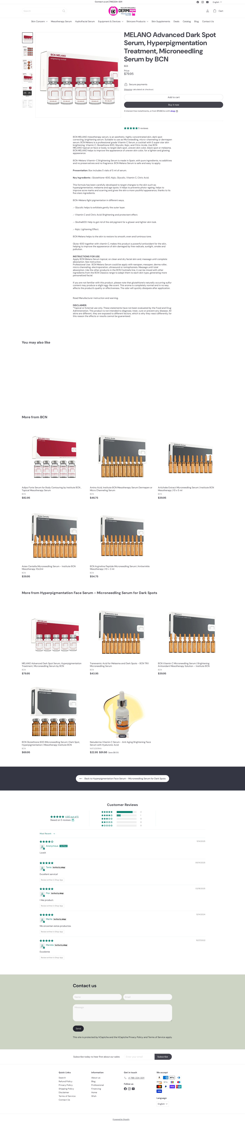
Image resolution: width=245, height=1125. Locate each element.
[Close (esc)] (165, 504)
